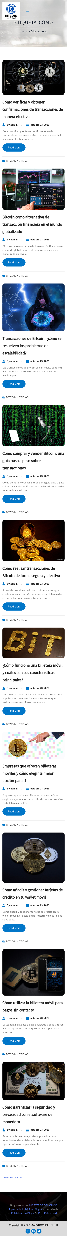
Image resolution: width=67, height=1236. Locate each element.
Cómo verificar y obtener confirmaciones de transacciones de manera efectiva (32, 109)
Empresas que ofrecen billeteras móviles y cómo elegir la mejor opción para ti (29, 773)
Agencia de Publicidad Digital (25, 1209)
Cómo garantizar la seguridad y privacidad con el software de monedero (28, 1114)
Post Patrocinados (49, 1213)
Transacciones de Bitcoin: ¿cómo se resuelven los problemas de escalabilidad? (31, 346)
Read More (13, 147)
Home (23, 31)
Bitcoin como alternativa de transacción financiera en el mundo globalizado (32, 224)
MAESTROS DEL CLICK (43, 1205)
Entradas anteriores (13, 1177)
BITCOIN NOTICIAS (17, 160)
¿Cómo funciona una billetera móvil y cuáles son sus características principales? (32, 672)
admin (14, 124)
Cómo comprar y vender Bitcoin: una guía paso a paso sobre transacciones (33, 461)
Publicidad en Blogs (22, 1213)
